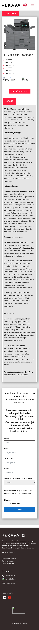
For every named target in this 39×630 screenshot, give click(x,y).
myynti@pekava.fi (11, 579)
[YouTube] (9, 597)
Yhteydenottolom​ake (8, 583)
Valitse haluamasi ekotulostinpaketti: (18, 478)
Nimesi (6, 438)
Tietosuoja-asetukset (8, 563)
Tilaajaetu (8, 500)
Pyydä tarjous (19, 91)
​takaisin (11, 13)
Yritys (6, 448)
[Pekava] (14, 5)
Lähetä (19, 510)
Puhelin (7, 468)
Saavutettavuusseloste (8, 561)
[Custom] (4, 597)
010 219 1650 (10, 576)
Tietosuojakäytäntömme (9, 558)
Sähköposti (8, 458)
